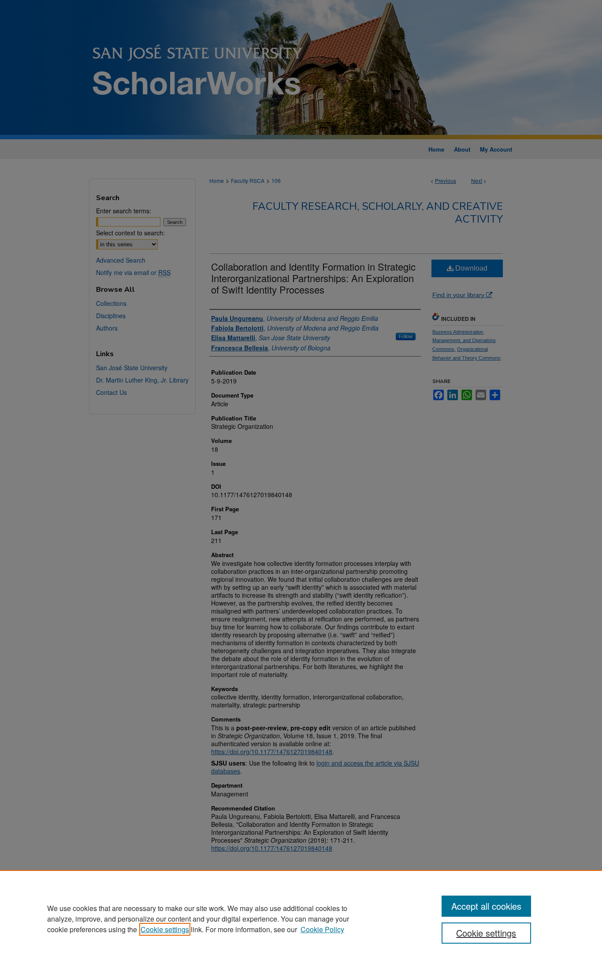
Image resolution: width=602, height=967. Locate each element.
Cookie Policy (322, 929)
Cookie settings (165, 929)
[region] (301, 918)
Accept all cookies (486, 906)
